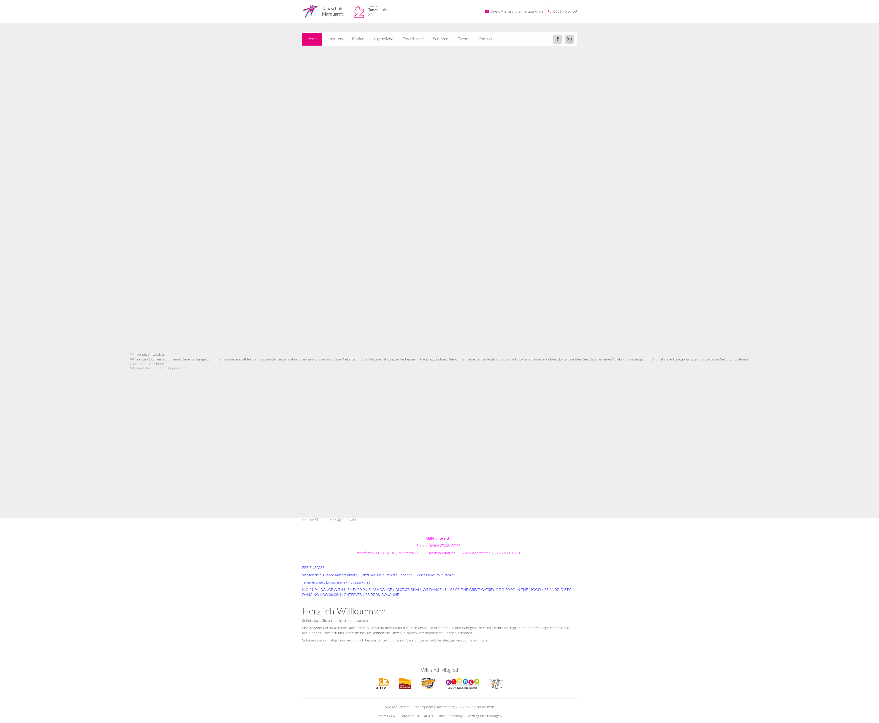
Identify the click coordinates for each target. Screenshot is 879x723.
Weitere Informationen (147, 368)
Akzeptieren (139, 364)
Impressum (176, 368)
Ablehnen (156, 364)
